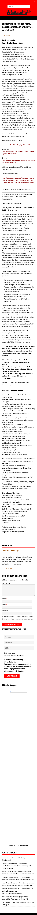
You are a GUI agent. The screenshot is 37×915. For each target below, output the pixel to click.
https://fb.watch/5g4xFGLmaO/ (19, 145)
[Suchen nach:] (19, 7)
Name (4, 599)
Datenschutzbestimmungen (14, 655)
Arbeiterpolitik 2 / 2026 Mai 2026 (18, 845)
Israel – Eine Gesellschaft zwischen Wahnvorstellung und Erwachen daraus (16, 866)
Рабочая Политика (8, 550)
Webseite (5, 611)
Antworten (8, 568)
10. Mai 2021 (7, 35)
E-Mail (4, 604)
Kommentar (6, 583)
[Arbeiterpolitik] (18, 14)
